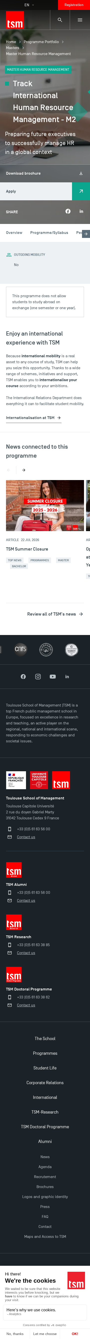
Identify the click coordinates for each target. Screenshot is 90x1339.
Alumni (45, 1141)
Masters (12, 48)
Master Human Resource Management (38, 54)
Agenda (45, 1167)
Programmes (39, 560)
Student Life (45, 1068)
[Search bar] (60, 20)
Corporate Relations (45, 1082)
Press (45, 1206)
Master (63, 560)
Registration (74, 5)
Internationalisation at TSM (30, 417)
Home (11, 42)
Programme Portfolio (41, 42)
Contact (45, 1226)
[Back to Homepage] (15, 20)
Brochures (45, 1187)
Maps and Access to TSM (45, 1236)
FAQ (45, 1216)
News (45, 1157)
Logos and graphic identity (45, 1197)
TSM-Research (45, 1112)
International (45, 1097)
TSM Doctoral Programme (45, 1126)
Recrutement (45, 1177)
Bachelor (19, 566)
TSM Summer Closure (27, 549)
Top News (15, 560)
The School (45, 1038)
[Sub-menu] (80, 20)
